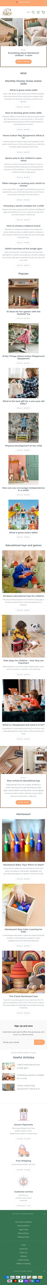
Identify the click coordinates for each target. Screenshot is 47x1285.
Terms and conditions (23, 1222)
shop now (23, 802)
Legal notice (23, 1229)
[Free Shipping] (23, 1151)
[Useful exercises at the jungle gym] (8, 1066)
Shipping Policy (23, 1237)
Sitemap (23, 1256)
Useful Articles (22, 1053)
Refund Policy (23, 1233)
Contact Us (24, 1206)
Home (13, 1053)
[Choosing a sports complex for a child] (8, 1076)
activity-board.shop (23, 1214)
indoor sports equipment (21, 147)
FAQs (23, 1245)
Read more (23, 61)
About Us (23, 1252)
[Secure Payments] (23, 1115)
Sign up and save (23, 1271)
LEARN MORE (23, 1139)
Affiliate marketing (23, 1264)
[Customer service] (23, 1182)
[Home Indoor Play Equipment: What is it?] (8, 1087)
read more (23, 107)
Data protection (23, 1226)
